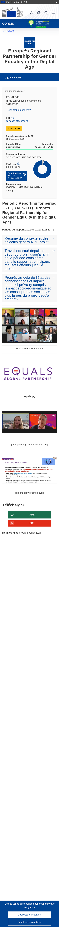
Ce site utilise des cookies (19, 904)
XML (31, 514)
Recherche (46, 13)
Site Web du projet (18, 110)
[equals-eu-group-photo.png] (29, 325)
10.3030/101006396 (15, 121)
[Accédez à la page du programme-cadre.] (29, 42)
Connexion (31, 13)
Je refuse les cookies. (29, 922)
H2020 (10, 31)
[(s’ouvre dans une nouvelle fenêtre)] (12, 12)
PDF (31, 523)
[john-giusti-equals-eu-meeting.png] (29, 422)
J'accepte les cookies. (29, 914)
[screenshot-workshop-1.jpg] (29, 470)
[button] (39, 13)
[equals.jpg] (29, 374)
